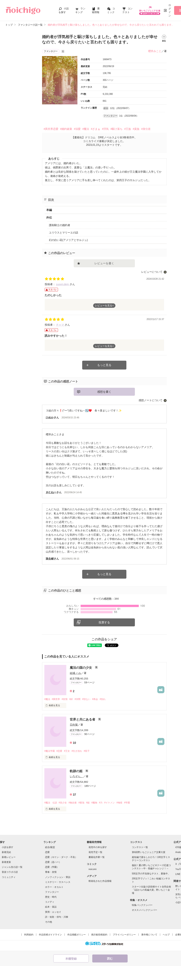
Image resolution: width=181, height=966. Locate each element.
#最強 (81, 802)
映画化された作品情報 (100, 881)
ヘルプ (166, 934)
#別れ (103, 699)
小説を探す (7, 847)
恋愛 (47, 852)
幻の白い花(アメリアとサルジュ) (68, 239)
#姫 (88, 802)
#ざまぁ (95, 128)
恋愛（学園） (52, 867)
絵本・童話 (51, 907)
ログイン (169, 10)
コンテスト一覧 (140, 847)
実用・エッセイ (53, 912)
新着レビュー (9, 857)
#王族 (127, 128)
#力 (101, 802)
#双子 (87, 751)
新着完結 (6, 852)
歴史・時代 (51, 897)
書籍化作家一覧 (97, 857)
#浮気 (105, 128)
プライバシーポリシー (124, 934)
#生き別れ (77, 751)
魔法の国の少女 (81, 667)
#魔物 (94, 802)
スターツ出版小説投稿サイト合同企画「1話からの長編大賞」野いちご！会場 (151, 889)
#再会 (95, 699)
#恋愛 (59, 751)
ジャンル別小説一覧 (12, 867)
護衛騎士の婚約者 (59, 225)
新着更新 (6, 862)
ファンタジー (52, 892)
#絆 (71, 699)
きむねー (51, 492)
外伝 (49, 217)
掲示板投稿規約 (99, 934)
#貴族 (136, 128)
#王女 (67, 751)
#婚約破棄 (66, 128)
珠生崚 (50, 558)
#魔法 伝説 (50, 802)
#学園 (127, 802)
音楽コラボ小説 (10, 872)
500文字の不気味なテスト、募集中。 (151, 873)
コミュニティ (9, 877)
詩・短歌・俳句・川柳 (56, 917)
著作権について (149, 934)
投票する (104, 622)
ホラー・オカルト (54, 887)
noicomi (93, 869)
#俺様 (119, 802)
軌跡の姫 (76, 771)
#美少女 (63, 802)
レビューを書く (104, 263)
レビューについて (151, 271)
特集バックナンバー (142, 905)
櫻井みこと (154, 51)
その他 (48, 922)
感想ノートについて (150, 400)
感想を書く (104, 391)
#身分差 (146, 128)
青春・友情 (51, 872)
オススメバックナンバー (144, 910)
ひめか (50, 417)
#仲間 (77, 699)
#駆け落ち (116, 128)
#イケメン (109, 802)
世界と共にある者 (83, 719)
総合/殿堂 (50, 847)
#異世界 (56, 699)
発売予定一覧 (95, 852)
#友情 (65, 699)
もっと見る (104, 365)
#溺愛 (77, 128)
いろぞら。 (76, 776)
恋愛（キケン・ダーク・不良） (61, 857)
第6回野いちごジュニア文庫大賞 (148, 852)
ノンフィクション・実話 (57, 877)
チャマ (60, 324)
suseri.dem (63, 284)
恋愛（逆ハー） (53, 862)
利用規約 (28, 934)
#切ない (86, 699)
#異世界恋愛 (51, 128)
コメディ (49, 902)
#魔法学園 (49, 751)
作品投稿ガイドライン (50, 934)
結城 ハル (75, 672)
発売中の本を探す (98, 847)
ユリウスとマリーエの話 (63, 232)
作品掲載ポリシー (76, 934)
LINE (177, 874)
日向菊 (74, 724)
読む (110, 958)
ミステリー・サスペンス (57, 882)
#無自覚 (73, 802)
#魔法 (85, 128)
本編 (49, 209)
